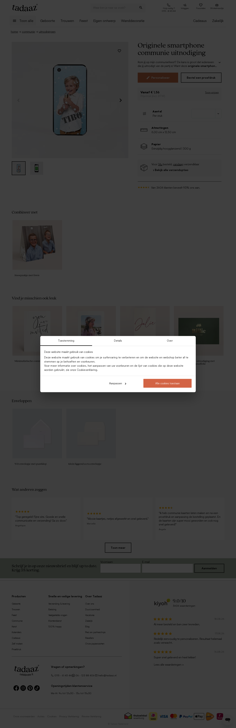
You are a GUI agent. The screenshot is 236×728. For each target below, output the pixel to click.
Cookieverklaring (87, 369)
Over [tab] (170, 340)
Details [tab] (118, 340)
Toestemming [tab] (66, 340)
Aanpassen (115, 383)
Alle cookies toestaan (167, 383)
